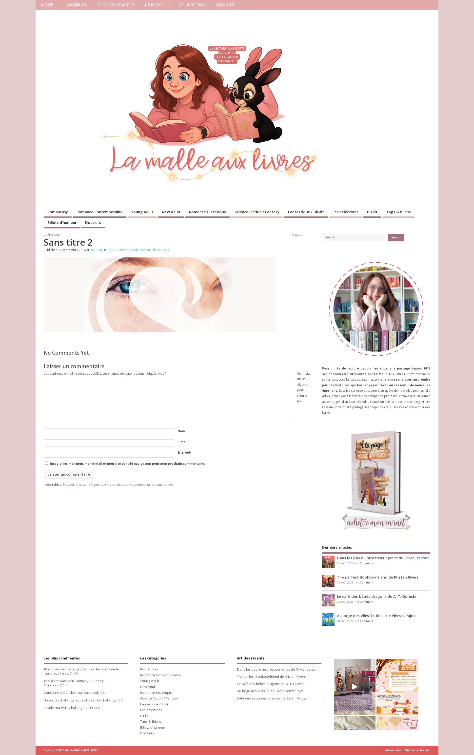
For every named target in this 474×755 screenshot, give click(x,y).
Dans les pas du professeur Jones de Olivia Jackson (383, 557)
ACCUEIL (48, 5)
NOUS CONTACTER (115, 5)
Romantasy (57, 211)
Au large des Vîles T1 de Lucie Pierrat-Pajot (376, 615)
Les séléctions (345, 211)
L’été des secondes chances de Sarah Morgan (273, 698)
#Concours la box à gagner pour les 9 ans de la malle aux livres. (81, 671)
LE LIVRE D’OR (192, 5)
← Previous (51, 234)
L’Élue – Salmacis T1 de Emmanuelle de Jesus (138, 250)
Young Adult (142, 211)
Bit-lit (372, 211)
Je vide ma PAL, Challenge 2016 (68, 707)
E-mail (182, 442)
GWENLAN (77, 5)
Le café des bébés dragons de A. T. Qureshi (376, 596)
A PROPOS (154, 5)
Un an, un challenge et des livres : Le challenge (80, 700)
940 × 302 (96, 250)
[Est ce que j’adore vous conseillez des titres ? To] (397, 687)
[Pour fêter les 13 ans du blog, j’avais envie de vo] (354, 687)
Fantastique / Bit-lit (306, 211)
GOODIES (225, 5)
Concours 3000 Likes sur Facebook (71, 692)
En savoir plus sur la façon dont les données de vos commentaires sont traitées (117, 485)
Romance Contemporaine (99, 211)
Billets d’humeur (62, 222)
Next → (297, 234)
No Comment (364, 563)
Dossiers (93, 222)
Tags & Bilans (398, 211)
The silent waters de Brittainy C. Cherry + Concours (75, 683)
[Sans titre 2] (160, 330)
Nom (181, 431)
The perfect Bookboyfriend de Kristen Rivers (378, 577)
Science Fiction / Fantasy (257, 211)
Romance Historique (207, 211)
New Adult (171, 211)
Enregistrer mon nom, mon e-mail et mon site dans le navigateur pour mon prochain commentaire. (127, 464)
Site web (184, 452)
